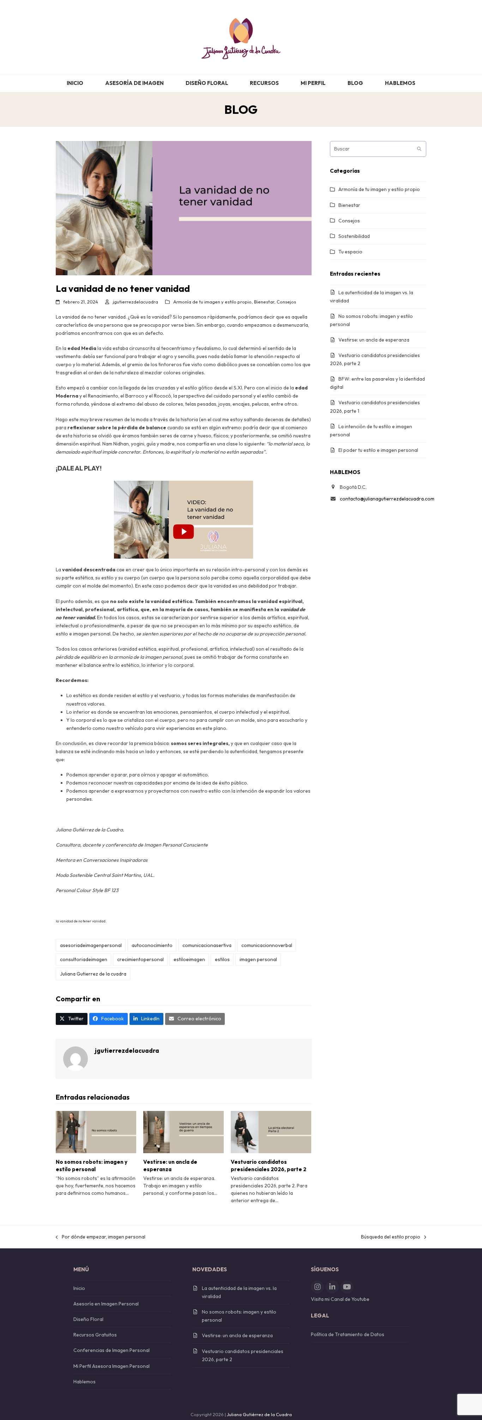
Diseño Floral (88, 1319)
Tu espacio (350, 251)
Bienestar (264, 302)
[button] (72, 1019)
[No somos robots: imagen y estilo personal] (96, 1131)
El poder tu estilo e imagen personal (378, 450)
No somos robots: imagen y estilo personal (91, 1165)
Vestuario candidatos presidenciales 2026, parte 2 (268, 1165)
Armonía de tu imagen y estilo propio (212, 302)
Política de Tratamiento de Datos (347, 1334)
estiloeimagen (189, 959)
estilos (222, 959)
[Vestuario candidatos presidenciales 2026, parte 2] (271, 1131)
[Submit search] (419, 149)
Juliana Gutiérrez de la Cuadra (259, 1414)
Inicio (79, 1288)
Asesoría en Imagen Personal (106, 1304)
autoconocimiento (152, 945)
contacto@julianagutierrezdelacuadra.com (387, 499)
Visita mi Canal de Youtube (340, 1299)
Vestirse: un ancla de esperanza (170, 1165)
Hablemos (84, 1381)
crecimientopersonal (140, 959)
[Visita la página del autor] (75, 1058)
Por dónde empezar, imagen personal (100, 1237)
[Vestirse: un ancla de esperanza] (183, 1131)
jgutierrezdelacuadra (135, 302)
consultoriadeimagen (83, 959)
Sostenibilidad (354, 236)
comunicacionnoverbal (266, 945)
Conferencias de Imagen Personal (111, 1350)
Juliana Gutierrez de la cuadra (93, 974)
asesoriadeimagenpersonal (91, 945)
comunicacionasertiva (206, 945)
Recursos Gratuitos (95, 1335)
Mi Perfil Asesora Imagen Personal (111, 1366)
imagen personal (258, 959)
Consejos (286, 302)
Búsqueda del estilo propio (390, 1237)
